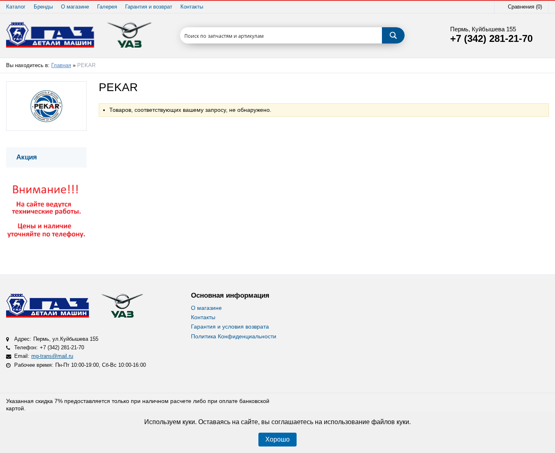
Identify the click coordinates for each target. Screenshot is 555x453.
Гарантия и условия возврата (230, 326)
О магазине (75, 7)
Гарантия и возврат (148, 7)
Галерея (107, 7)
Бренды (43, 7)
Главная (61, 65)
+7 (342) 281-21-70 (491, 39)
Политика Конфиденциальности (233, 336)
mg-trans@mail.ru (52, 356)
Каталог (16, 7)
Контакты (191, 7)
